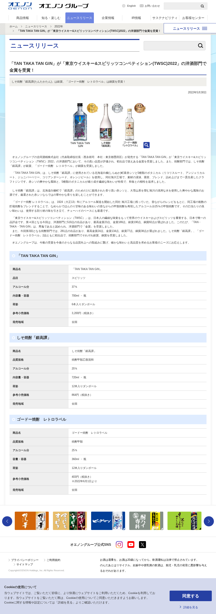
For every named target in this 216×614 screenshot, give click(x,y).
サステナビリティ (165, 18)
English (131, 5)
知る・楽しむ (51, 18)
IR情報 (136, 18)
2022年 (58, 26)
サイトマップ (24, 564)
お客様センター (193, 18)
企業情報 (108, 18)
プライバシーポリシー (25, 560)
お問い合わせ (152, 5)
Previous (7, 521)
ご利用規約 (53, 560)
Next (209, 521)
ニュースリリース (79, 18)
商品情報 (22, 18)
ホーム (13, 26)
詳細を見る (190, 607)
